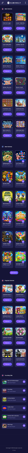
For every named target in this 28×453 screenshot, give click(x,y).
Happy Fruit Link (7, 264)
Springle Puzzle (20, 264)
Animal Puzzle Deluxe (21, 183)
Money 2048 (6, 183)
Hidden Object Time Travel (10, 244)
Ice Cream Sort (20, 163)
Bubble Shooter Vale (21, 244)
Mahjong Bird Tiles (8, 163)
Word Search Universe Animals (11, 203)
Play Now (7, 28)
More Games (14, 272)
